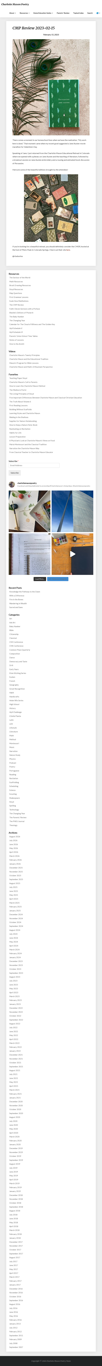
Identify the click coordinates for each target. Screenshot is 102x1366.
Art (10, 618)
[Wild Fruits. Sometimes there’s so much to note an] (29, 511)
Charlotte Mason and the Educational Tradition (28, 359)
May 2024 (13, 942)
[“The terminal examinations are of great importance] (29, 554)
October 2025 (15, 875)
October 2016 (15, 1296)
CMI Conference (16, 642)
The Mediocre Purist (17, 390)
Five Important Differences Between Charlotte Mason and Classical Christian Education (45, 397)
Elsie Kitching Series (17, 673)
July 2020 (13, 1121)
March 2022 (14, 1043)
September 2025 (16, 879)
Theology (13, 825)
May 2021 (13, 1082)
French (12, 681)
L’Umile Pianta (15, 716)
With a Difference (16, 595)
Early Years (14, 669)
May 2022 (13, 1035)
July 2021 (13, 1074)
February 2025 (15, 906)
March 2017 (14, 1277)
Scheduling (13, 786)
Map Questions (15, 293)
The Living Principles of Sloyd (21, 394)
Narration (13, 751)
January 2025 (15, 910)
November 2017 (16, 1246)
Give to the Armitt (16, 344)
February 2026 (15, 860)
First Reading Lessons (18, 405)
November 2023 (16, 965)
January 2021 (15, 1098)
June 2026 (13, 844)
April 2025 (13, 899)
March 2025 (14, 903)
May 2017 (13, 1269)
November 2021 (16, 1059)
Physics (12, 759)
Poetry (12, 767)
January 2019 (15, 1191)
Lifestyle (13, 728)
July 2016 (13, 1308)
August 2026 (14, 836)
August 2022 (14, 1023)
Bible (11, 630)
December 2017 (16, 1242)
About (12, 13)
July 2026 (13, 840)
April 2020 (13, 1133)
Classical (13, 638)
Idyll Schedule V (15, 328)
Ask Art (12, 622)
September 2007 (16, 1347)
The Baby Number (16, 316)
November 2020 (16, 1105)
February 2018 (15, 1234)
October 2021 (15, 1062)
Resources (24, 13)
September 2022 (16, 1020)
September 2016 (16, 1300)
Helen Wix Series (16, 700)
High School (14, 704)
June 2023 (13, 985)
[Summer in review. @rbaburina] (72, 554)
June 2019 (13, 1172)
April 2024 (13, 946)
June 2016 (13, 1312)
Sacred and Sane (16, 607)
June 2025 (13, 891)
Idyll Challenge (15, 712)
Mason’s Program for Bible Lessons (24, 363)
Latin (11, 720)
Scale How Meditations (18, 301)
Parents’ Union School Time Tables (23, 336)
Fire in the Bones (16, 599)
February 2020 (15, 1140)
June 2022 (13, 1031)
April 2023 (13, 992)
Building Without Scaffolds (20, 409)
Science (12, 790)
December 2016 (16, 1289)
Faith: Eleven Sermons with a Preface (24, 309)
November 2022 (16, 1012)
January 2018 (15, 1238)
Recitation (13, 778)
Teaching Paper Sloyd (18, 378)
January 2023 (15, 1004)
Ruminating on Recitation (19, 429)
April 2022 (13, 1039)
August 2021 (14, 1070)
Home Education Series (42, 13)
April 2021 (13, 1086)
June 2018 (13, 1218)
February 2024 (15, 953)
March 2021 (14, 1090)
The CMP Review (16, 305)
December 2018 (16, 1195)
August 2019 (14, 1164)
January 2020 (15, 1144)
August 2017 (14, 1257)
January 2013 (15, 1324)
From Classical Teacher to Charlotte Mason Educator (31, 452)
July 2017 (13, 1261)
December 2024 (16, 914)
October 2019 (15, 1156)
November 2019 (16, 1152)
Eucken (12, 677)
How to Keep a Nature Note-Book (23, 425)
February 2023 (15, 1000)
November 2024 (16, 918)
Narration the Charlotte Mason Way (24, 448)
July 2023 (13, 981)
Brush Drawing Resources (20, 285)
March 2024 (14, 949)
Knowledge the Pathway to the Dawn (24, 592)
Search (90, 13)
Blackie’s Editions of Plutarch (21, 313)
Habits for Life (15, 433)
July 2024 (13, 934)
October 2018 (15, 1203)
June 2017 (13, 1265)
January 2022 (15, 1051)
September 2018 (16, 1207)
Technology (14, 809)
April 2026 (13, 852)
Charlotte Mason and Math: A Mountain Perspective (31, 367)
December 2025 (16, 868)
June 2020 (13, 1125)
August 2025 (14, 883)
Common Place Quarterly (19, 650)
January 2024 (15, 957)
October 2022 (15, 1016)
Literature (13, 731)
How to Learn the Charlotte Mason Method (27, 386)
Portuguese (14, 771)
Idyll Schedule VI (16, 332)
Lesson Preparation (17, 437)
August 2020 (14, 1117)
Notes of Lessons (16, 340)
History (12, 708)
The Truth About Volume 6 (20, 401)
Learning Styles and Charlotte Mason (24, 413)
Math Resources (16, 281)
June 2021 (13, 1078)
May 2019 (13, 1175)
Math (11, 735)
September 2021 (16, 1066)
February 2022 (15, 1047)
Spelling (12, 806)
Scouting (13, 794)
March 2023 (14, 996)
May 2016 (13, 1316)
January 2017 (15, 1285)
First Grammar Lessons (18, 297)
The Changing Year (17, 320)
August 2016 (14, 1304)
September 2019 (16, 1160)
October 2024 (15, 922)
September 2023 (16, 973)
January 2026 (15, 864)
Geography (14, 685)
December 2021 (16, 1055)
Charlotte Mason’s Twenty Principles (24, 355)
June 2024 (13, 938)
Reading (12, 774)
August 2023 (14, 977)
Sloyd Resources (16, 289)
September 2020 (16, 1113)
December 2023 (16, 961)
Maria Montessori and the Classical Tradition (28, 444)
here (68, 250)
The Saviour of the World (19, 277)
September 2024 (16, 926)
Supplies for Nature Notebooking (23, 421)
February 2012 (15, 1331)
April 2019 (13, 1179)
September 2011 (16, 1335)
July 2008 (13, 1343)
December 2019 (16, 1148)
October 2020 (15, 1109)
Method (12, 739)
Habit (11, 692)
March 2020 (14, 1137)
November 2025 (16, 872)
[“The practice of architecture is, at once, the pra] (72, 511)
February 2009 (15, 1339)
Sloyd (11, 802)
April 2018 (13, 1226)
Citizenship (14, 634)
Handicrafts (14, 696)
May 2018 (13, 1222)
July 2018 (13, 1215)
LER (11, 724)
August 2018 (14, 1211)
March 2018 (14, 1230)
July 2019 (13, 1168)
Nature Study (14, 755)
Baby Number (14, 626)
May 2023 (13, 988)
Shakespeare (14, 798)
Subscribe (14, 461)
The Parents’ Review (17, 817)
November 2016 (16, 1292)
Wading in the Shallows (18, 417)
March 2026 (14, 856)
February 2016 (15, 1320)
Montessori (14, 743)
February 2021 (15, 1094)
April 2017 (13, 1273)
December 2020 (16, 1101)
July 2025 (13, 887)
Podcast (12, 763)
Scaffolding (14, 782)
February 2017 (15, 1281)
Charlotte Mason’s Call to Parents (23, 382)
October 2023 (15, 969)
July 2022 (13, 1027)
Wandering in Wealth (18, 603)
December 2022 (16, 1008)
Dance (12, 657)
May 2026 (13, 848)
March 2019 (14, 1183)
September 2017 (16, 1253)
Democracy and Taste (18, 661)
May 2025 (13, 895)
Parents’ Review (63, 13)
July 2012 (13, 1328)
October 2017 (15, 1250)
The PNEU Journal (16, 821)
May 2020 (13, 1129)
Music (11, 747)
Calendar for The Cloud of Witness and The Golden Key (32, 324)
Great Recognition (17, 689)
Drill (11, 665)
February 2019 (15, 1187)
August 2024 (14, 930)
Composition (14, 654)
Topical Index (78, 13)
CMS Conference (16, 646)
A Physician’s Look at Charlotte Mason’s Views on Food (32, 440)
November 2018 (16, 1199)
